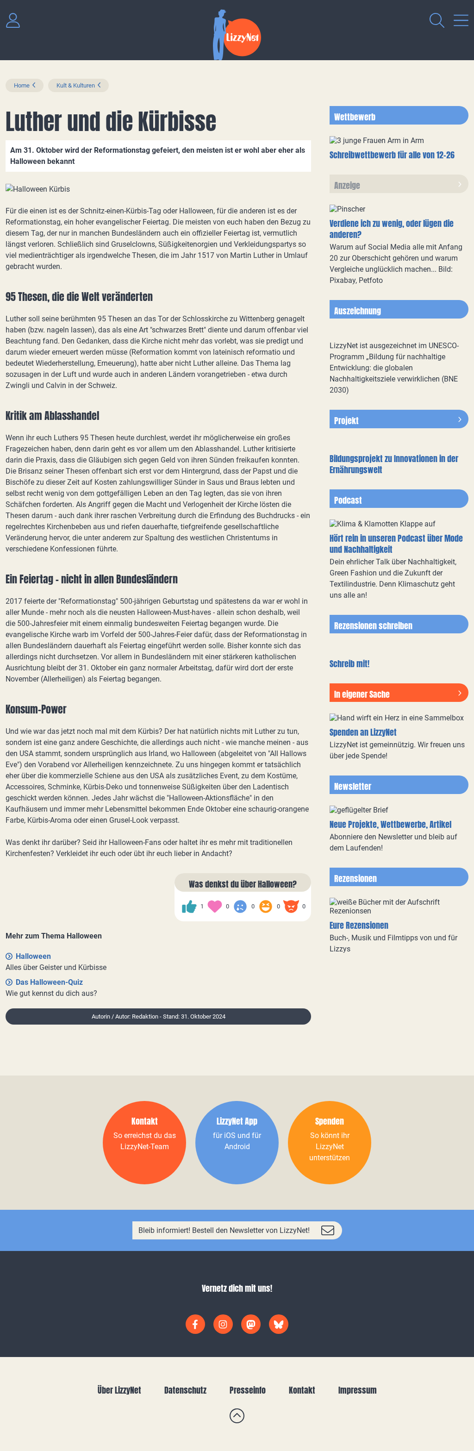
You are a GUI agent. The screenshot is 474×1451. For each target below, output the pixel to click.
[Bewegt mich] (215, 906)
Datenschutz (185, 1390)
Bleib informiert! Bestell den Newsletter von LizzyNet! (224, 1230)
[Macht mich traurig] (240, 906)
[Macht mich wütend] (291, 906)
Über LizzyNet (119, 1390)
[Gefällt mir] (189, 906)
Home (22, 85)
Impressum (357, 1390)
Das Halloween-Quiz (49, 982)
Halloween (33, 956)
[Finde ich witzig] (265, 906)
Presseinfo (248, 1390)
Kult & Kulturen (75, 85)
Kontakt (302, 1390)
